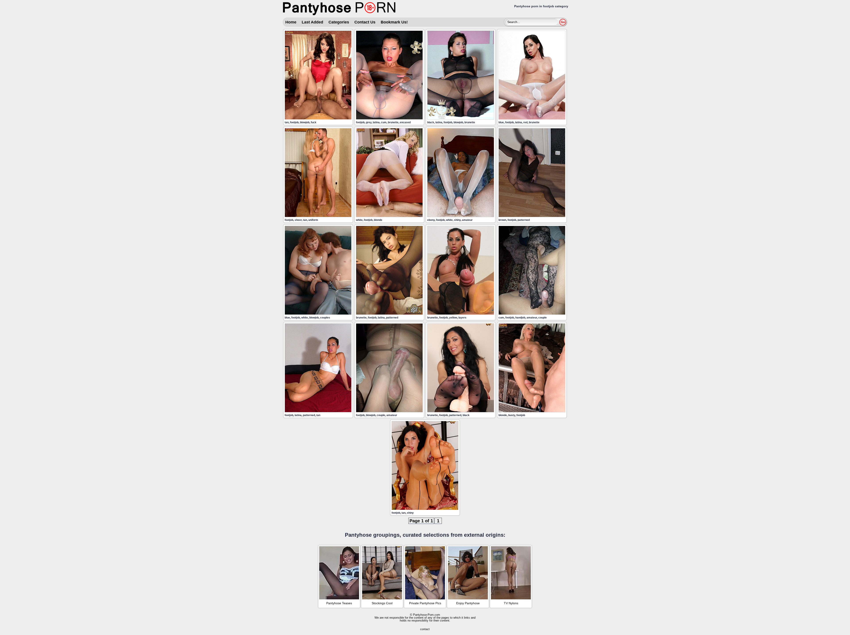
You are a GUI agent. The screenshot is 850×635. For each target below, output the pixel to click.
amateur (467, 220)
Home (290, 22)
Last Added (312, 22)
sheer (298, 220)
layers (462, 317)
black (430, 122)
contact (425, 629)
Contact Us (364, 22)
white (359, 220)
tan (287, 122)
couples (325, 317)
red (525, 122)
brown (502, 220)
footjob (294, 122)
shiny (457, 220)
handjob (520, 317)
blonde (378, 220)
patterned (524, 220)
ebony (431, 220)
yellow (453, 317)
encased (405, 122)
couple (542, 317)
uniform (313, 220)
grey (368, 122)
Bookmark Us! (394, 22)
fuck (313, 122)
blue (501, 122)
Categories (338, 22)
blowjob (304, 122)
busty (511, 415)
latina (376, 122)
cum (383, 122)
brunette (393, 122)
